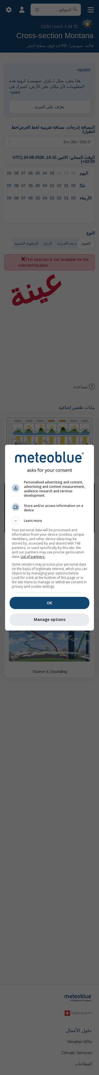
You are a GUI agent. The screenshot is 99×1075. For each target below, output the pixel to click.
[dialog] (49, 538)
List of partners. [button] (33, 556)
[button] (49, 521)
